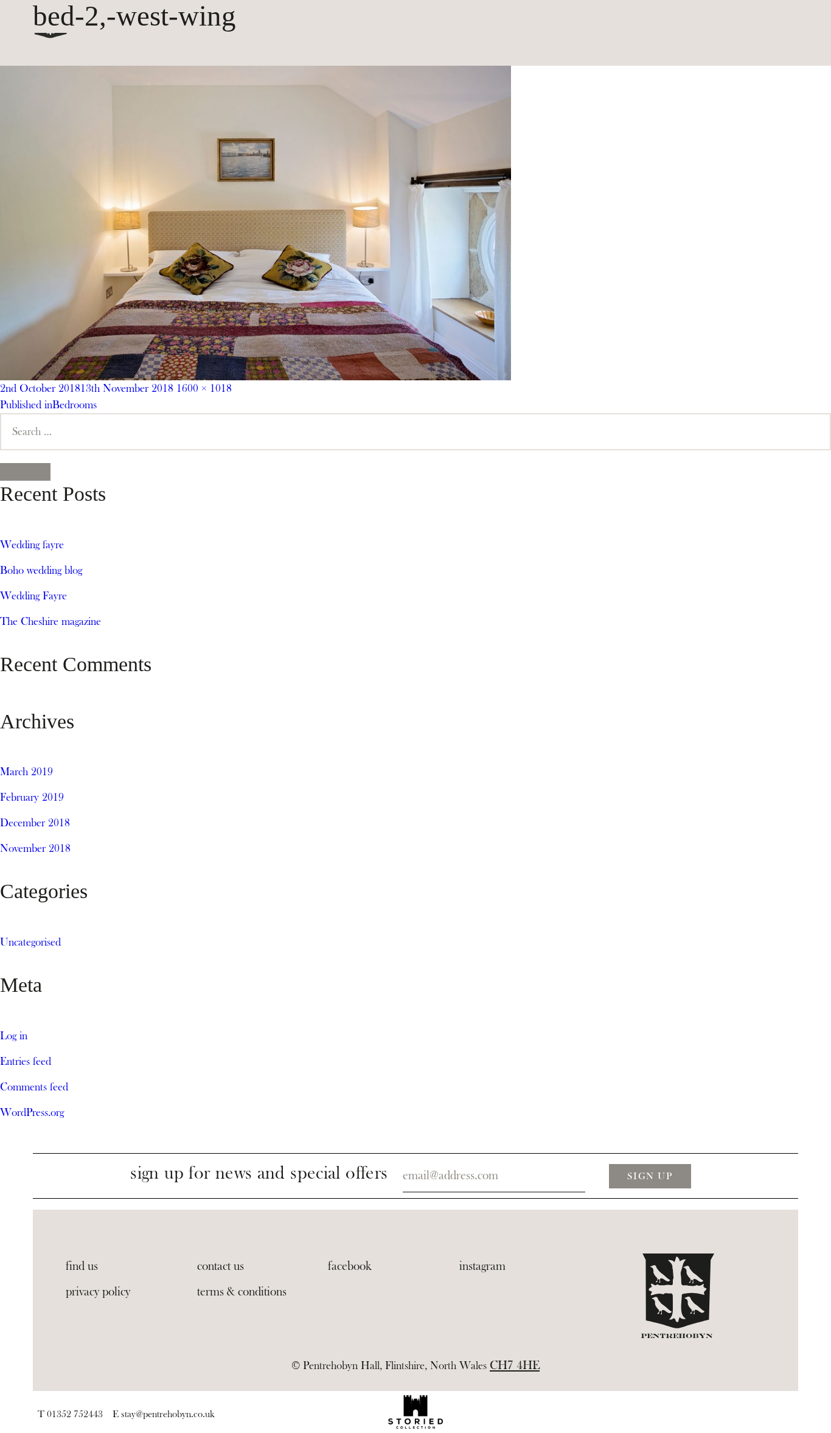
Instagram (482, 1266)
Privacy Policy (98, 1292)
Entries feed (25, 1061)
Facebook (350, 1266)
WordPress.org (32, 1112)
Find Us (82, 1266)
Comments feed (34, 1087)
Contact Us (220, 1266)
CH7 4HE (515, 1365)
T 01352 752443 (70, 1414)
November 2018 (35, 848)
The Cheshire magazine (50, 621)
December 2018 (35, 823)
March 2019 (26, 771)
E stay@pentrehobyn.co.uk (164, 1414)
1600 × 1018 (204, 388)
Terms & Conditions (242, 1292)
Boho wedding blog (41, 570)
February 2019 (32, 797)
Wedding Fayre (33, 596)
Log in (13, 1036)
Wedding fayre (32, 545)
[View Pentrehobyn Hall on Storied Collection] (415, 1412)
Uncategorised (30, 942)
